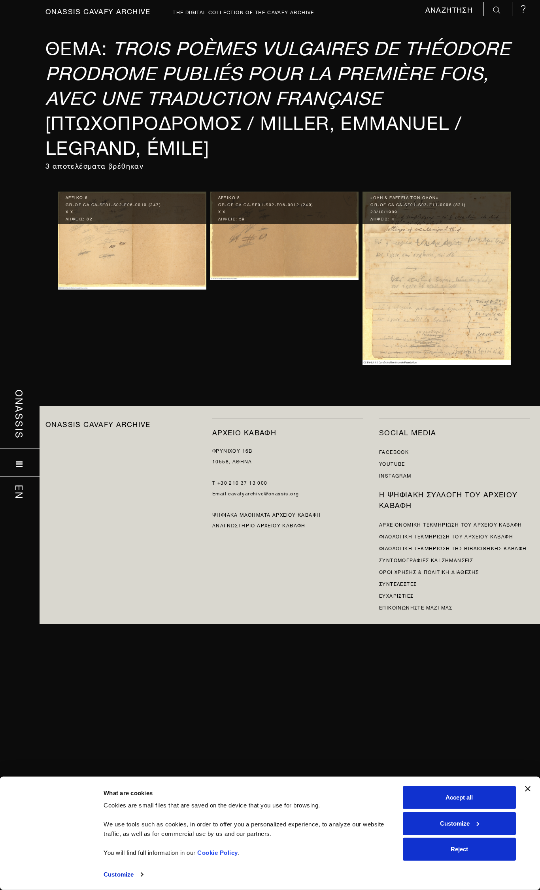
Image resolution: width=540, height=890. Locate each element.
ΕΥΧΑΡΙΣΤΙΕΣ (396, 595)
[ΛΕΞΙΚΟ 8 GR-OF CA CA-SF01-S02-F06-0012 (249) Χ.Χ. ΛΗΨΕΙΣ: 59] (284, 234)
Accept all (459, 797)
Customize (119, 874)
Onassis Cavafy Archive (98, 10)
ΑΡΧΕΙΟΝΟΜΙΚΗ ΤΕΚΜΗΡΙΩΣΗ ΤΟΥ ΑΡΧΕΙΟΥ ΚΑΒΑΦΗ (450, 524)
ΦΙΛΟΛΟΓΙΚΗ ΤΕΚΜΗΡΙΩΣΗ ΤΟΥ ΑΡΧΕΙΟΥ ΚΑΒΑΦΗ (446, 535)
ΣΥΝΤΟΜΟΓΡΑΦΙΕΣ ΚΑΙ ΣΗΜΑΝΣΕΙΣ (426, 559)
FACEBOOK (394, 451)
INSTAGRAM (395, 475)
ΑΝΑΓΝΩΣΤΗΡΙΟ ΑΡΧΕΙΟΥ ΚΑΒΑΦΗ (259, 524)
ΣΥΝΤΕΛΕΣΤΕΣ (398, 583)
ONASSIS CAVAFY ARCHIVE (98, 423)
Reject (459, 849)
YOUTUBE (392, 463)
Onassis (20, 414)
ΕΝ (20, 491)
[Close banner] (528, 789)
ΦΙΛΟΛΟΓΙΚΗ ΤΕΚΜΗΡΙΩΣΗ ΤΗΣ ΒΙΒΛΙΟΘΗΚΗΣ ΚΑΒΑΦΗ (453, 547)
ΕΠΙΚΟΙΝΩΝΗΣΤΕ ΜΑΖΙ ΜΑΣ (416, 607)
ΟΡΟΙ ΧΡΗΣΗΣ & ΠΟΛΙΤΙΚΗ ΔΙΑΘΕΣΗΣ (429, 571)
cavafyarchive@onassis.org (263, 492)
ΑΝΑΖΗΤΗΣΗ (450, 9)
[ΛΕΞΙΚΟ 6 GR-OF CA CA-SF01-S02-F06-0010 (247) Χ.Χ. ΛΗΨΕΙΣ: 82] (132, 239)
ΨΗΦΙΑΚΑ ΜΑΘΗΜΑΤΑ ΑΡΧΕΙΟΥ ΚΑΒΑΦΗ (266, 514)
